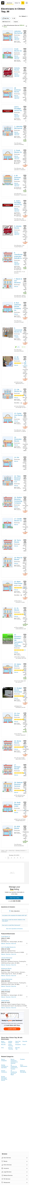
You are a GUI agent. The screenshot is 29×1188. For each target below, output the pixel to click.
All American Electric (17, 90)
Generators (22, 972)
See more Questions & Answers (14, 928)
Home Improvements (23, 1065)
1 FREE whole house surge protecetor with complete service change (21, 347)
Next (23, 858)
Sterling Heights (10, 1042)
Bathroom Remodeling (23, 1071)
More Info (17, 39)
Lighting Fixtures (12, 950)
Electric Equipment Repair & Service (16, 1004)
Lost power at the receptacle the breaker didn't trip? (14, 915)
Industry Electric (5, 1000)
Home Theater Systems (13, 972)
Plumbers (22, 1059)
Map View (6, 18)
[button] (27, 3)
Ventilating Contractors (13, 961)
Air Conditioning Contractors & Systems (14, 1067)
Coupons (17, 337)
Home (2, 850)
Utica (2, 1047)
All (14, 18)
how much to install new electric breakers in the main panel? (13, 920)
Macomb (3, 1044)
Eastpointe (18, 1044)
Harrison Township (10, 1048)
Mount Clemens (3, 1042)
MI (6, 850)
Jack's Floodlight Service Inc (18, 108)
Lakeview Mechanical (6, 957)
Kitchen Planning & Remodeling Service (4, 1078)
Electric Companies (19, 585)
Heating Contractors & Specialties (4, 1066)
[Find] (22, 2)
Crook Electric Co (5, 936)
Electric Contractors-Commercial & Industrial (14, 1061)
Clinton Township (10, 1045)
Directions (17, 38)
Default (24, 16)
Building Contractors (20, 850)
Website (16, 36)
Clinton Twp (11, 850)
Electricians (17, 35)
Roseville (25, 1041)
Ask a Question (15, 911)
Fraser (24, 1044)
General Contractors (4, 1071)
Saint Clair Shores (18, 1042)
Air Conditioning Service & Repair (14, 1072)
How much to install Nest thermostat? (11, 925)
